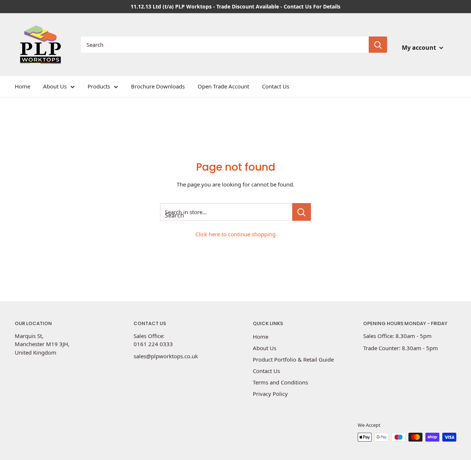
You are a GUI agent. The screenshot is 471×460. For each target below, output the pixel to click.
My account (420, 47)
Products (99, 86)
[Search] (378, 44)
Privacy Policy (270, 393)
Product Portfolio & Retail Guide (293, 359)
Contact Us (275, 86)
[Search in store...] (301, 212)
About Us (55, 86)
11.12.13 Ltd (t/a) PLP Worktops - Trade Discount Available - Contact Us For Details (235, 6)
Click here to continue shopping (235, 234)
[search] (225, 44)
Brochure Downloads (158, 86)
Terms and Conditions (280, 382)
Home (22, 86)
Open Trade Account (223, 86)
